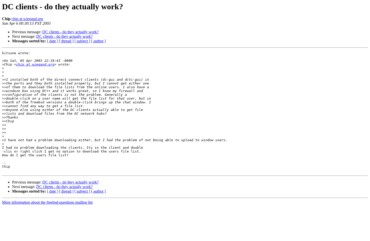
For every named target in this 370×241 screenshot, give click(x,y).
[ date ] (52, 41)
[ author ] (98, 41)
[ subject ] (82, 41)
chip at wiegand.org (27, 19)
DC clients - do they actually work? (70, 32)
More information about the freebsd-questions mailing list (47, 202)
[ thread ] (66, 41)
